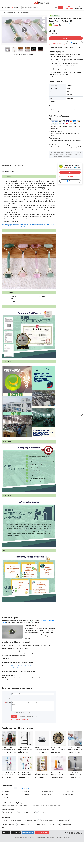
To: (10, 698)
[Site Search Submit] (60, 7)
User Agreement (50, 837)
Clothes (4, 668)
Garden (15, 668)
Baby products (25, 794)
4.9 (66, 167)
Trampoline (24, 666)
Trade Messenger (27, 832)
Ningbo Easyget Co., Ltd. (57, 24)
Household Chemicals (44, 813)
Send (14, 716)
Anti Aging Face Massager (39, 824)
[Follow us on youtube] (77, 832)
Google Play (16, 832)
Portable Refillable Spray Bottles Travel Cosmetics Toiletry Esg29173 (57, 774)
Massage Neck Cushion (63, 820)
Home (3, 12)
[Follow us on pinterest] (79, 832)
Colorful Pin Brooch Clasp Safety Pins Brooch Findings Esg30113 (25, 774)
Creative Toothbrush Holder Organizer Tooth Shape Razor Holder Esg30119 (9, 774)
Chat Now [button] (75, 43)
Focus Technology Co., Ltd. (31, 837)
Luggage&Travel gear (67, 794)
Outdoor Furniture (16, 666)
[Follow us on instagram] (74, 832)
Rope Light (9, 668)
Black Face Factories (16, 820)
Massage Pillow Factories (31, 820)
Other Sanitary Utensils (9, 813)
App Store (5, 832)
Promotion (48, 666)
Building (30, 666)
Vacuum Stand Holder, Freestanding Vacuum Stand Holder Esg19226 (75, 774)
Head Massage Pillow (8, 824)
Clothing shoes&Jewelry (68, 791)
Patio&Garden (25, 791)
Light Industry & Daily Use (12, 12)
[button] (2, 3)
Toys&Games (5, 797)
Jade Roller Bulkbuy (68, 824)
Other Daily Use (25, 12)
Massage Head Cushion (23, 824)
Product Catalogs (24, 788)
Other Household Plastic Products (26, 813)
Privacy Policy (67, 837)
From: (9, 694)
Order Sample (77, 47)
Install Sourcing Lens (42, 832)
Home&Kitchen (5, 791)
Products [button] (16, 7)
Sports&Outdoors (46, 794)
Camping (35, 666)
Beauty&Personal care (47, 791)
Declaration (59, 837)
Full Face (5, 820)
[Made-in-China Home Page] (42, 2)
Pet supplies (5, 794)
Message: (8, 702)
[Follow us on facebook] (69, 832)
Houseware (41, 666)
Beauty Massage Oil (55, 824)
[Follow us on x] (72, 832)
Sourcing (19, 668)
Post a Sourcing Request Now (20, 719)
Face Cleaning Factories (47, 820)
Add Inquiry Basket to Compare (24, 55)
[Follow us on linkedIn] (81, 832)
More (3, 827)
